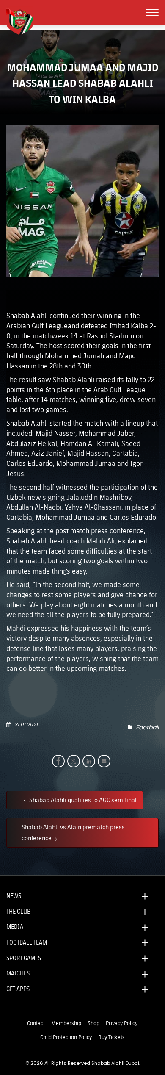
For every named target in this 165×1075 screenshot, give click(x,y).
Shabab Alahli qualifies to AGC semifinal (82, 799)
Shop (93, 1023)
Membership (66, 1023)
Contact (36, 1023)
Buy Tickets (111, 1036)
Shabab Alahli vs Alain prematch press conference (73, 832)
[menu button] (152, 12)
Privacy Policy (122, 1023)
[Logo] (23, 20)
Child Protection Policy (66, 1036)
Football (147, 727)
